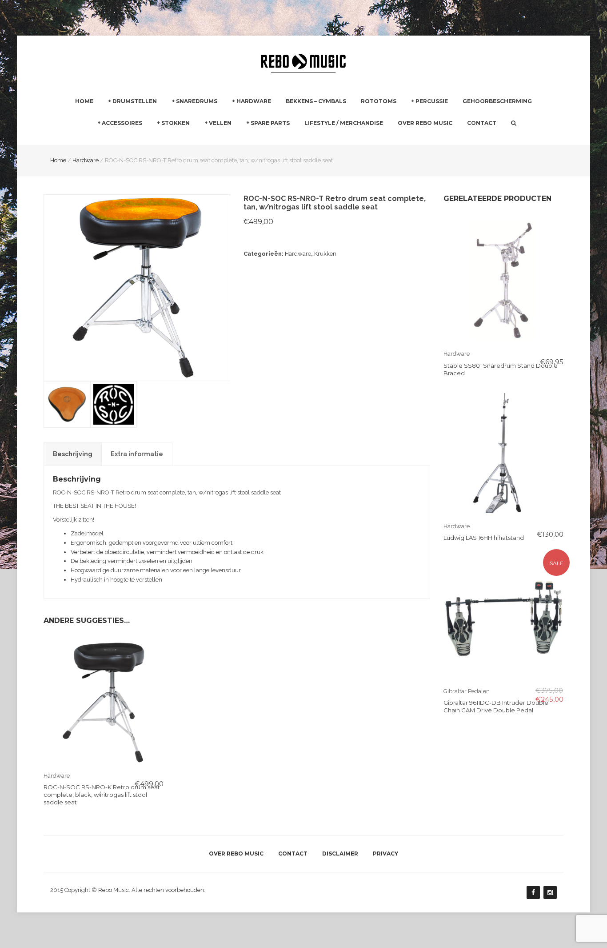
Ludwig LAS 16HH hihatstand (483, 537)
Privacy (385, 853)
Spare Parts (270, 123)
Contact (481, 123)
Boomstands (346, 139)
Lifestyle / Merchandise (343, 123)
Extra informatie (137, 454)
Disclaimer (340, 853)
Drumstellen (134, 101)
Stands (241, 139)
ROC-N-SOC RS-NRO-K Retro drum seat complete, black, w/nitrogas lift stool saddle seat (102, 794)
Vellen (220, 123)
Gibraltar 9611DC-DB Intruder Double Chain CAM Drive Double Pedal (495, 706)
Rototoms (378, 101)
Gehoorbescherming (497, 101)
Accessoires (122, 123)
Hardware (253, 101)
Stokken (175, 123)
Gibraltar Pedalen (353, 140)
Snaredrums (196, 101)
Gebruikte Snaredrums (202, 139)
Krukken (325, 253)
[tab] (73, 454)
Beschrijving (72, 454)
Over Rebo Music (425, 123)
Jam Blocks (426, 139)
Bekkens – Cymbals (316, 101)
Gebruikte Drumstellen (138, 139)
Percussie (431, 101)
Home (84, 101)
